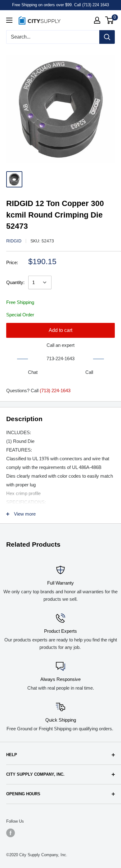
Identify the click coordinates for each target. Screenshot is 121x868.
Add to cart (60, 330)
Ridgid (13, 240)
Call (89, 372)
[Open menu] (9, 20)
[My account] (97, 20)
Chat (33, 372)
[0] (110, 20)
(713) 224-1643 (55, 390)
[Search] (107, 37)
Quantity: (15, 282)
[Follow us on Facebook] (10, 833)
